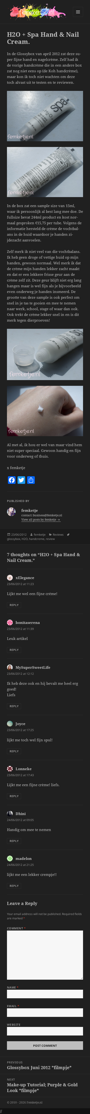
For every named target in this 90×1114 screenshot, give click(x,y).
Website (13, 1025)
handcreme (36, 539)
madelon (24, 858)
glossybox (13, 539)
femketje (40, 535)
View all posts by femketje (39, 520)
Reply (14, 605)
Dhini (21, 813)
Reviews (58, 535)
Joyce (20, 723)
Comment (16, 928)
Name (13, 987)
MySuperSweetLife (33, 667)
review (50, 539)
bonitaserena (28, 622)
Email (13, 1006)
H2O (25, 539)
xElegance (25, 577)
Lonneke (24, 768)
